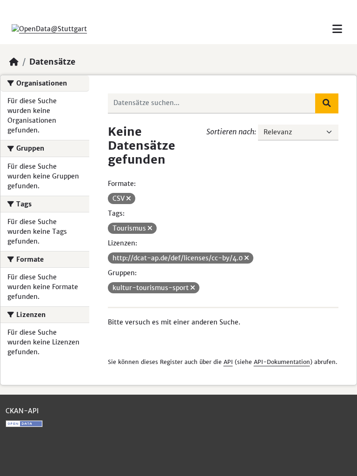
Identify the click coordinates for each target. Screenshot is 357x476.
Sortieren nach (230, 131)
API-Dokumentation (282, 361)
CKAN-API (22, 411)
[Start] (14, 62)
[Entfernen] (128, 198)
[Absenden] (326, 103)
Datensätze (52, 62)
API (228, 361)
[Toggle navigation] (337, 29)
